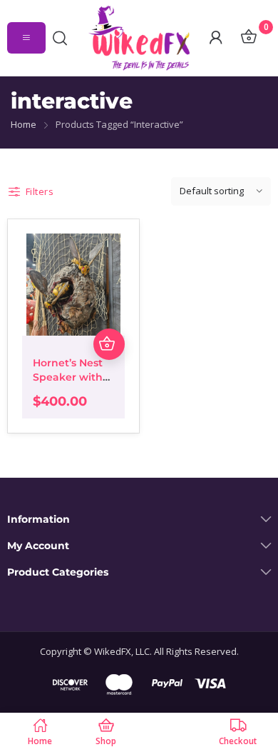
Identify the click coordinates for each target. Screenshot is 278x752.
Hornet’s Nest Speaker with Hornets (68, 377)
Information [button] (38, 519)
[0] (248, 38)
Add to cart (109, 344)
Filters (39, 191)
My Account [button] (38, 546)
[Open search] (63, 38)
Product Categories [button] (57, 572)
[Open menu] (26, 38)
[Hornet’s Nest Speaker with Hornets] (73, 285)
